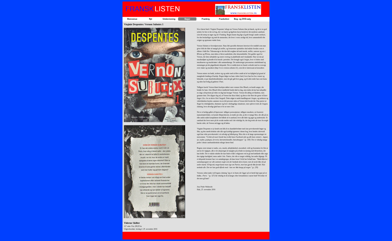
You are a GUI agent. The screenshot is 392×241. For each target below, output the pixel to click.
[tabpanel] (159, 129)
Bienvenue (132, 19)
